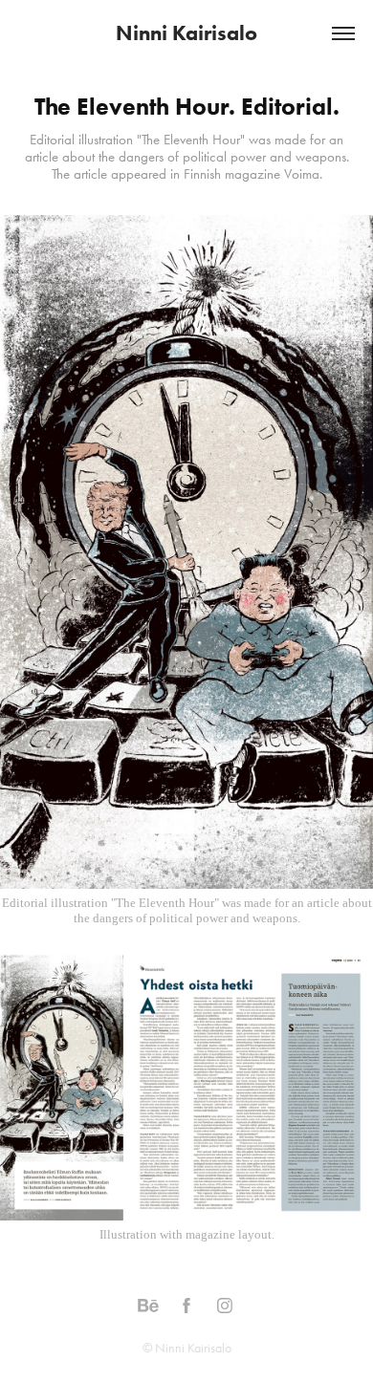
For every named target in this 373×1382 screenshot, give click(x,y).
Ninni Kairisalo (186, 33)
